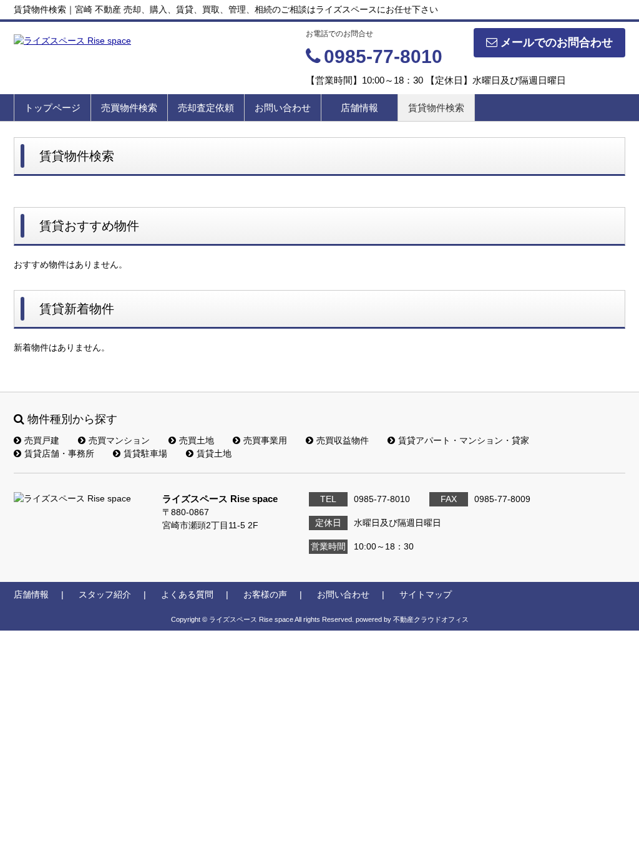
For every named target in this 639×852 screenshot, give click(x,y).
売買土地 (196, 440)
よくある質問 (187, 594)
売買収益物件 (342, 440)
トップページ (52, 107)
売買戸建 (41, 440)
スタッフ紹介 (105, 594)
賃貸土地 (214, 453)
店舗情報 (359, 107)
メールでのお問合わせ (556, 42)
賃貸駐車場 (145, 453)
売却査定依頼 (206, 107)
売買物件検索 (129, 107)
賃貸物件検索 (436, 107)
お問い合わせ (283, 107)
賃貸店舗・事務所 (59, 453)
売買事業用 (265, 440)
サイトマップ (425, 594)
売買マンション (119, 440)
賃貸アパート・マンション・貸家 (463, 440)
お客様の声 (265, 594)
